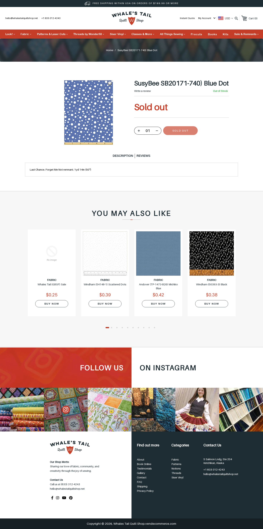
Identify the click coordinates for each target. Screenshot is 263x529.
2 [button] (113, 328)
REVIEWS (143, 156)
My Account (205, 18)
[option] (51, 275)
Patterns (176, 464)
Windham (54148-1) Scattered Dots (105, 284)
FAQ (139, 481)
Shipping (142, 486)
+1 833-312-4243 (214, 469)
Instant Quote (187, 18)
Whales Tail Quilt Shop (129, 523)
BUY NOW (51, 303)
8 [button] (145, 328)
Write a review (142, 90)
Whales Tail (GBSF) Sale (52, 284)
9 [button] (150, 328)
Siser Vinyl (177, 477)
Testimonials (144, 468)
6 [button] (134, 328)
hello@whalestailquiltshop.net (21, 18)
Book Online (144, 464)
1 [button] (107, 328)
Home (109, 50)
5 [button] (129, 328)
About (140, 459)
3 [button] (118, 328)
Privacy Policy (145, 490)
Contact (141, 477)
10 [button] (155, 328)
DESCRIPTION (123, 156)
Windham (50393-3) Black (211, 284)
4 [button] (123, 328)
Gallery (141, 472)
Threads (176, 472)
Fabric (175, 459)
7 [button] (139, 328)
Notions (176, 468)
